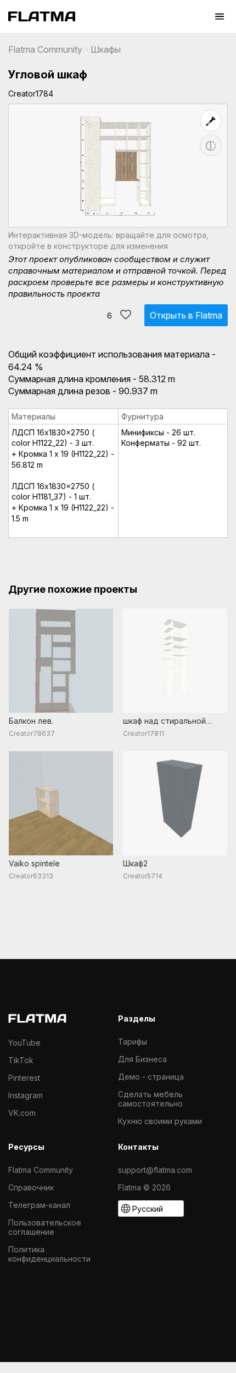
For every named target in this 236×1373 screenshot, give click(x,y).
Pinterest (24, 1077)
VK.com (22, 1112)
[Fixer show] (211, 121)
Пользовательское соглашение (44, 1227)
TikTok (20, 1060)
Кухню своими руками (160, 1121)
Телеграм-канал (39, 1205)
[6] (125, 314)
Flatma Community (45, 49)
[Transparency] (211, 145)
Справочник (31, 1187)
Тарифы (132, 1041)
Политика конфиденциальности (49, 1254)
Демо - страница (151, 1076)
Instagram (25, 1095)
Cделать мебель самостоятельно (150, 1099)
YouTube (24, 1042)
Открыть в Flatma (186, 315)
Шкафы (106, 49)
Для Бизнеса (142, 1059)
